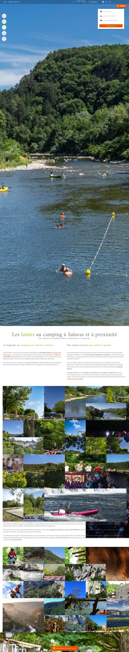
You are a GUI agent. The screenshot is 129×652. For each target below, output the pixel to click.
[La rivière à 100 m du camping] (106, 419)
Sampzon (41, 357)
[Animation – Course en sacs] (85, 470)
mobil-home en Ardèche (75, 379)
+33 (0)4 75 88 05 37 (80, 1)
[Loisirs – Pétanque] (23, 453)
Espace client (94, 2)
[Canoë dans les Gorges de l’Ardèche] (23, 580)
